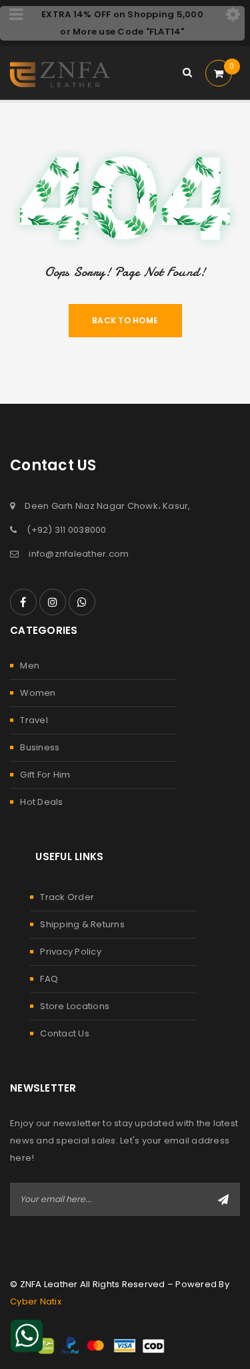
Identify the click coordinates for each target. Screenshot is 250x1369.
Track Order (67, 897)
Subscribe (223, 1199)
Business (39, 747)
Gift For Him (45, 774)
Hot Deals (41, 802)
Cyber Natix (35, 1301)
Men (29, 665)
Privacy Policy (70, 951)
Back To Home (125, 320)
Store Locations (74, 1006)
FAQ (49, 979)
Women (37, 692)
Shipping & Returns (82, 924)
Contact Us (64, 1033)
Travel (34, 720)
